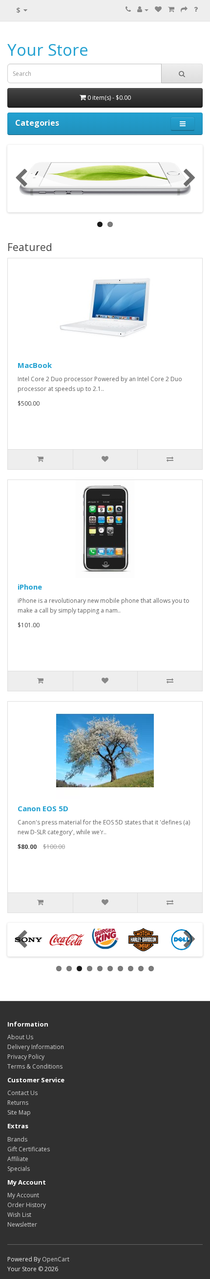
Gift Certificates (28, 1149)
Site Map (19, 1112)
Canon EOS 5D (43, 808)
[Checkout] (184, 9)
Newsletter (22, 1224)
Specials (18, 1169)
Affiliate (17, 1159)
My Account (23, 1195)
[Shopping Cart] (171, 9)
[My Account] (142, 9)
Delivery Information (35, 1047)
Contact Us (22, 1093)
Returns (17, 1102)
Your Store (47, 50)
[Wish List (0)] (158, 9)
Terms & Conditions (35, 1066)
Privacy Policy (25, 1056)
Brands (17, 1139)
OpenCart (55, 1259)
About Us (20, 1037)
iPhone (30, 587)
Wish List (19, 1214)
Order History (26, 1205)
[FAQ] (196, 9)
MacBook (35, 365)
